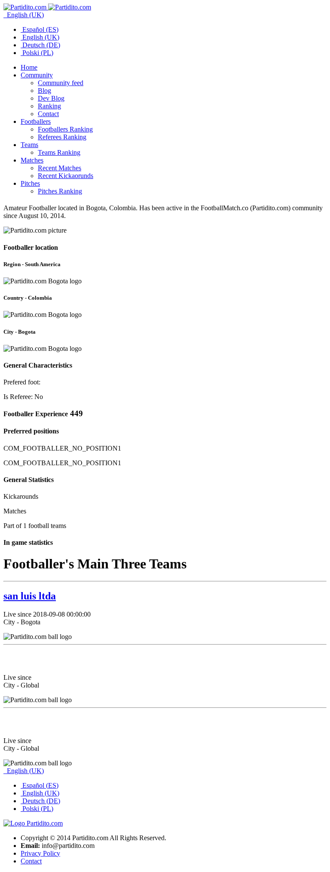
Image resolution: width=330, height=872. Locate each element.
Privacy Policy (40, 853)
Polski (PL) (37, 52)
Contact (31, 861)
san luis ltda (29, 596)
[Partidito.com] (47, 7)
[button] (37, 75)
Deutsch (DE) (40, 45)
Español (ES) (39, 29)
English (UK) (24, 14)
